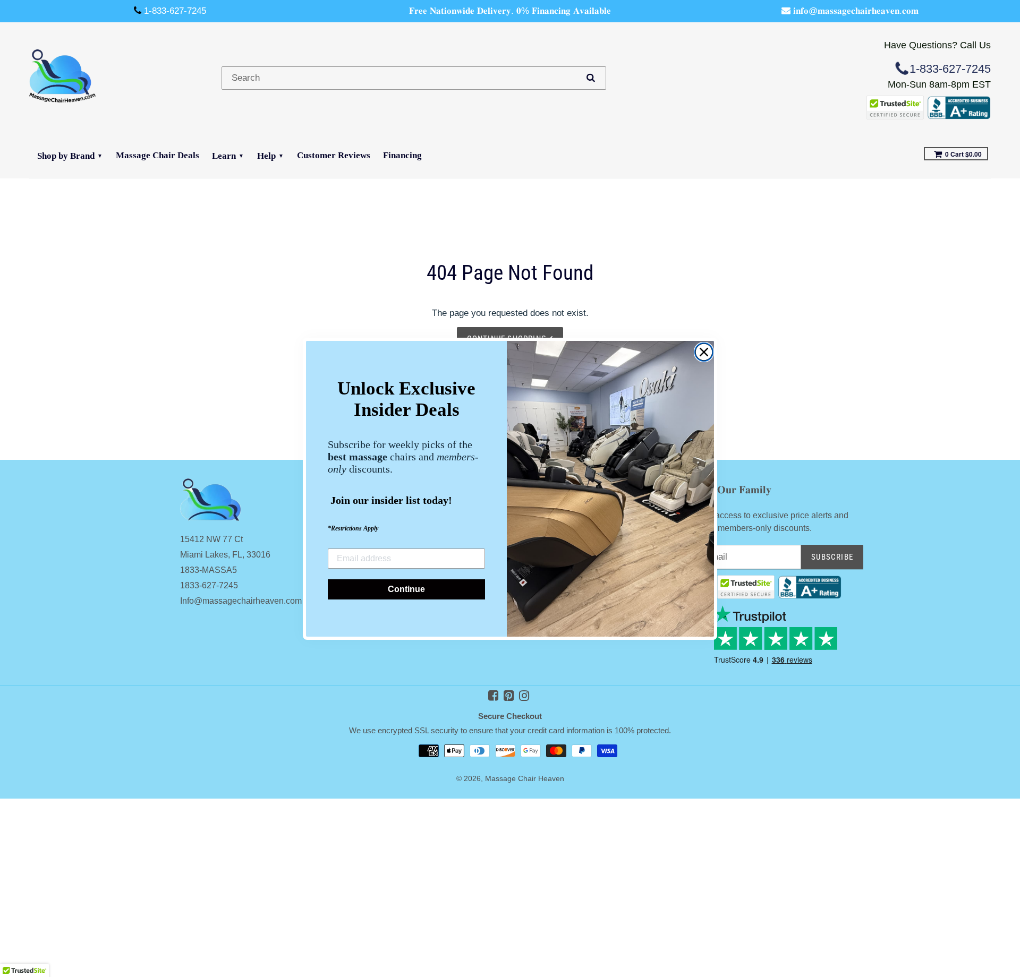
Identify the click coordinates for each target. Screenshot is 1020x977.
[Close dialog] (704, 352)
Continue (406, 589)
